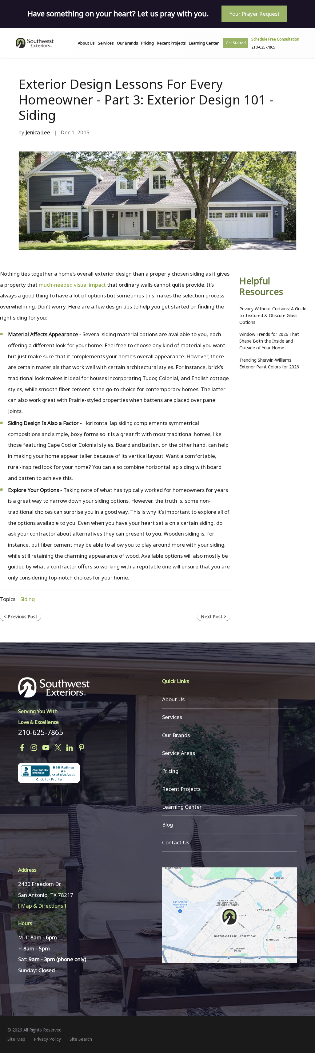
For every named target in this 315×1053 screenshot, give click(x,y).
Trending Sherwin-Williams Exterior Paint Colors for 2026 (269, 363)
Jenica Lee (38, 132)
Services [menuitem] (106, 43)
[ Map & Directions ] (42, 905)
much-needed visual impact (72, 284)
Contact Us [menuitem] (175, 842)
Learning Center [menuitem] (204, 43)
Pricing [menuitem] (147, 43)
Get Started (236, 42)
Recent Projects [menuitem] (171, 43)
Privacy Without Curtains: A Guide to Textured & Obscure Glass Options (272, 315)
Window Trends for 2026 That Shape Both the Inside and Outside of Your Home (269, 341)
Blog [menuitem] (167, 824)
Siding (27, 599)
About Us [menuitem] (86, 43)
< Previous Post (20, 616)
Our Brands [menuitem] (127, 43)
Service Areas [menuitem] (178, 752)
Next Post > (213, 616)
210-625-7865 (40, 732)
